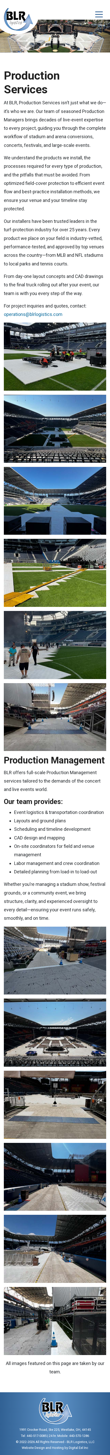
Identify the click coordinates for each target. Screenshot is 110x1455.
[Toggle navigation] (99, 14)
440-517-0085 (37, 1436)
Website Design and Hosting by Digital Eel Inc (55, 1448)
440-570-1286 (79, 1436)
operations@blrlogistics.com (33, 314)
